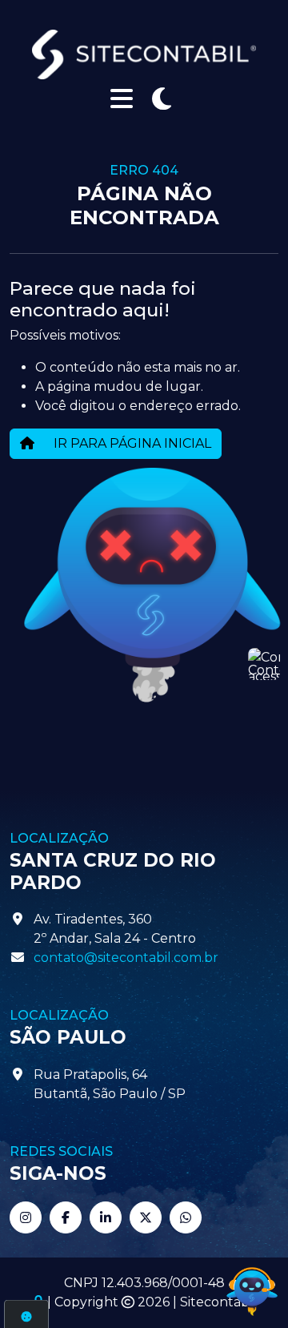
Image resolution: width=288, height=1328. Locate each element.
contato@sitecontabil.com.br (126, 957)
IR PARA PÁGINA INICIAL (130, 443)
